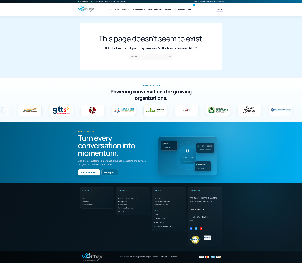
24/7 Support (121, 1)
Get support (110, 172)
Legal (156, 214)
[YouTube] (201, 229)
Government (123, 205)
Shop (117, 9)
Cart (191, 9)
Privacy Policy (159, 222)
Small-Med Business (125, 208)
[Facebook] (191, 229)
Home (109, 9)
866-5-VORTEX (110, 1)
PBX (83, 198)
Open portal (99, 1)
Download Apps (139, 9)
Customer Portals (155, 9)
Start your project (88, 172)
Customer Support (161, 205)
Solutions (126, 9)
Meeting (85, 201)
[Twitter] (196, 229)
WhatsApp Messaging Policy (164, 226)
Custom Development (162, 201)
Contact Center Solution (127, 198)
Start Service (180, 9)
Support (168, 9)
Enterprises (122, 201)
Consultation (159, 198)
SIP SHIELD (122, 211)
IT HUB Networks (172, 257)
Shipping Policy (159, 218)
